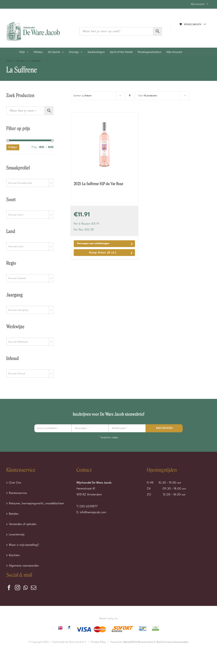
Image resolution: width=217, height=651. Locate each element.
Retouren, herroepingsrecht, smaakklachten (36, 503)
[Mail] (33, 587)
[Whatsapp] (25, 587)
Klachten (14, 555)
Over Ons (15, 482)
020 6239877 (88, 506)
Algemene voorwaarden (24, 565)
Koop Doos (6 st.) (102, 252)
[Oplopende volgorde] (130, 95)
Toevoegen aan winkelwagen (93, 243)
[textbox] (30, 183)
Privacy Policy (98, 642)
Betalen (13, 513)
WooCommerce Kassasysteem (172, 642)
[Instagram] (17, 587)
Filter (12, 147)
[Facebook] (9, 587)
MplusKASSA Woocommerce (138, 642)
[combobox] (29, 183)
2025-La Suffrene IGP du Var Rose (98, 183)
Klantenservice (18, 493)
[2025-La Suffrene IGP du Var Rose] (104, 144)
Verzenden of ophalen (22, 524)
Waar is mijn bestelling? (24, 544)
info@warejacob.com (93, 512)
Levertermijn (17, 534)
